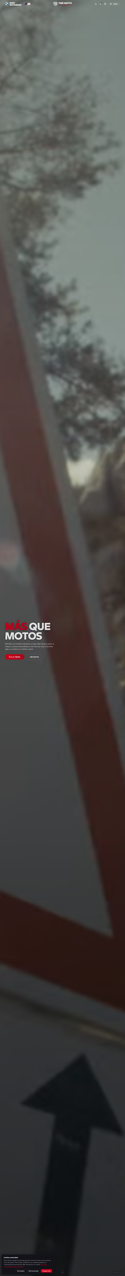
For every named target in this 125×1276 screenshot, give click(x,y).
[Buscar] (96, 4)
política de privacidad (16, 1266)
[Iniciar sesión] (100, 4)
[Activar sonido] (110, 1272)
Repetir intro (117, 1272)
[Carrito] (105, 4)
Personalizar (21, 1271)
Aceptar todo (46, 1271)
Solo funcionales (33, 1271)
